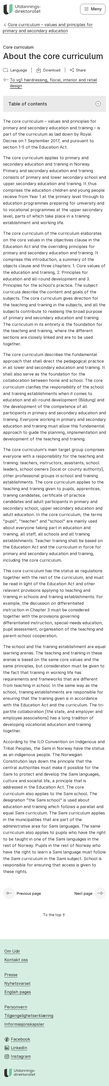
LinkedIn (19, 1047)
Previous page (29, 893)
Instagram (21, 1056)
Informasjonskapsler (24, 1024)
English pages (17, 991)
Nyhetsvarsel (17, 983)
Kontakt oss (16, 959)
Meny (96, 8)
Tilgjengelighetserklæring (28, 1015)
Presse (10, 974)
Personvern (15, 1006)
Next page (83, 893)
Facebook (20, 1039)
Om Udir (12, 951)
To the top (52, 915)
